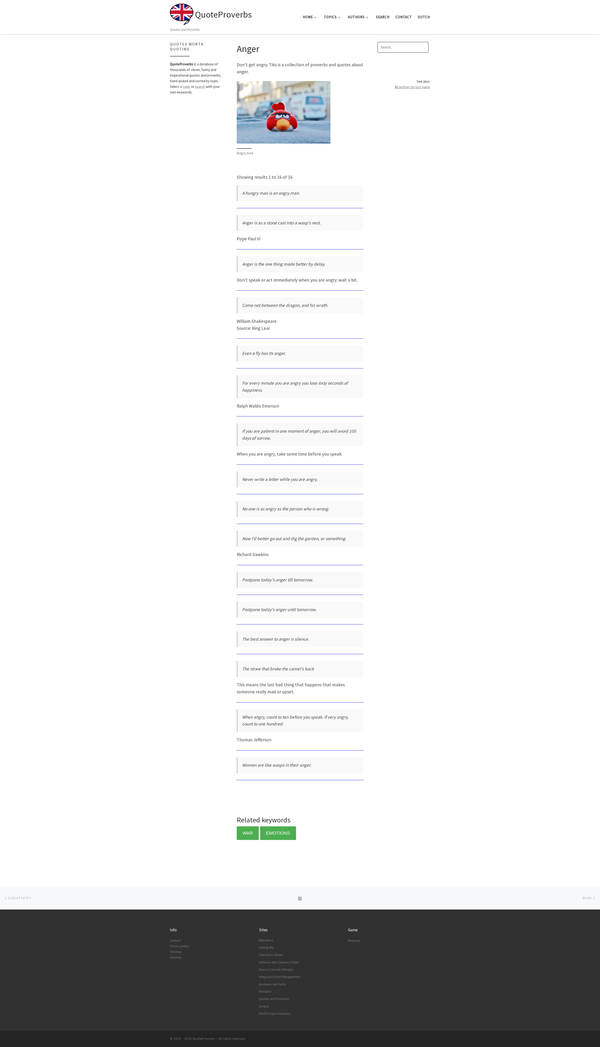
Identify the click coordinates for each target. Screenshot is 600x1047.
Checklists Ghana (271, 955)
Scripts (264, 1006)
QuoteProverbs (204, 1039)
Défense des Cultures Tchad (279, 962)
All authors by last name (412, 87)
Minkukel (265, 991)
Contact (175, 940)
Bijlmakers (266, 940)
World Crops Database (275, 1013)
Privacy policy (179, 946)
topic (186, 86)
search (200, 86)
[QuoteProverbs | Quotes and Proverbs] (181, 13)
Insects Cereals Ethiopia (276, 969)
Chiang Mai (266, 947)
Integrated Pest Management (279, 977)
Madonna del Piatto (272, 984)
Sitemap (176, 952)
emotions (278, 833)
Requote (354, 940)
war (248, 833)
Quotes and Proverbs (274, 999)
